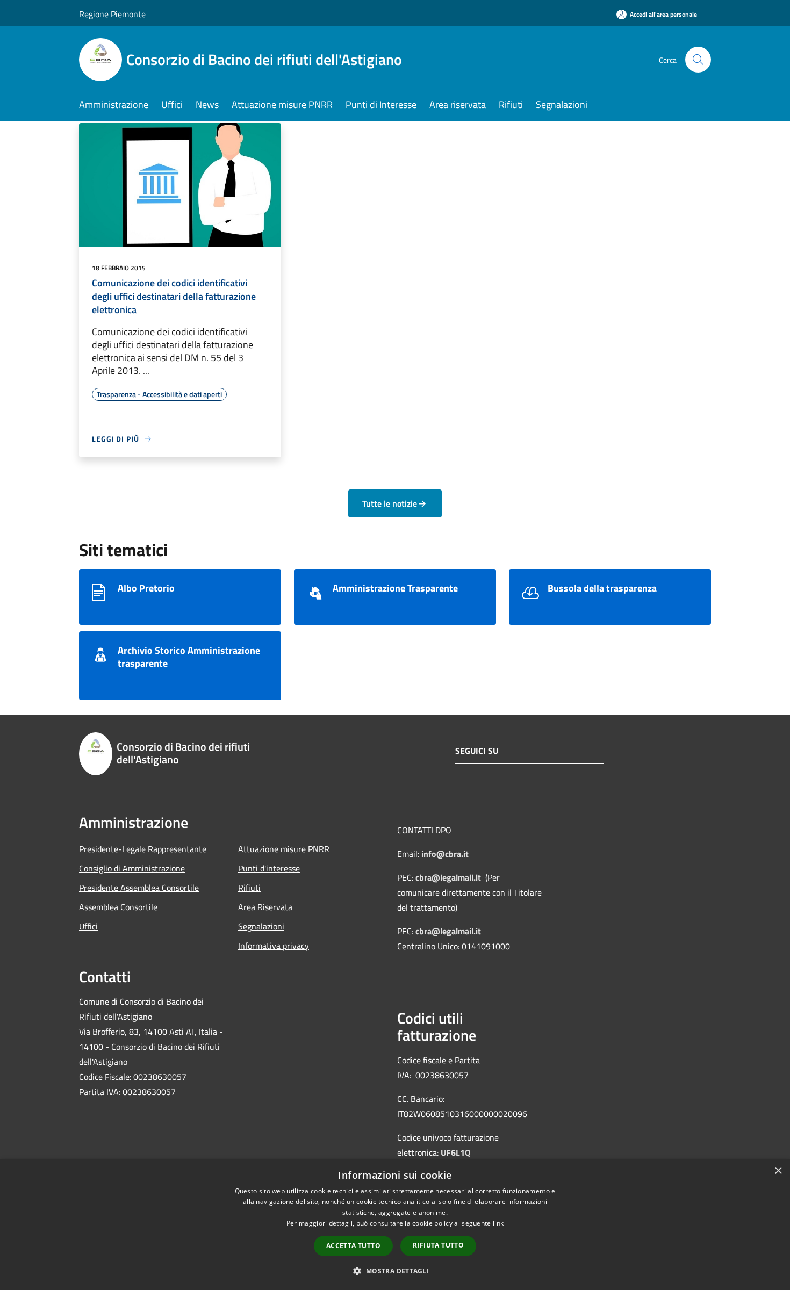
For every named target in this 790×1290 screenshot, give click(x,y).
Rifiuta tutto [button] (438, 1245)
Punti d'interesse (269, 868)
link (498, 1223)
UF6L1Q (455, 1152)
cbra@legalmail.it (448, 877)
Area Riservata (265, 906)
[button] (394, 1270)
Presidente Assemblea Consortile (139, 887)
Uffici (88, 926)
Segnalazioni (261, 926)
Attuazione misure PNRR (283, 848)
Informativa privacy (273, 945)
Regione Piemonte (112, 14)
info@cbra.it (445, 853)
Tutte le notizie (389, 503)
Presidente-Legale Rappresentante (142, 848)
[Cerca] (698, 60)
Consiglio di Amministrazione (132, 868)
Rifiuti (249, 887)
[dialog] (395, 1224)
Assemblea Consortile (118, 906)
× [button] (778, 1171)
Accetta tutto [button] (353, 1245)
